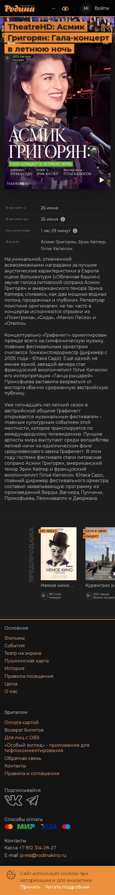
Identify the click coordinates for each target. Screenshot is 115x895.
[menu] (49, 8)
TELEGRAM (32, 800)
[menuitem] (54, 8)
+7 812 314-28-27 (37, 847)
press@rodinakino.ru (43, 855)
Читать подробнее (67, 887)
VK (13, 800)
